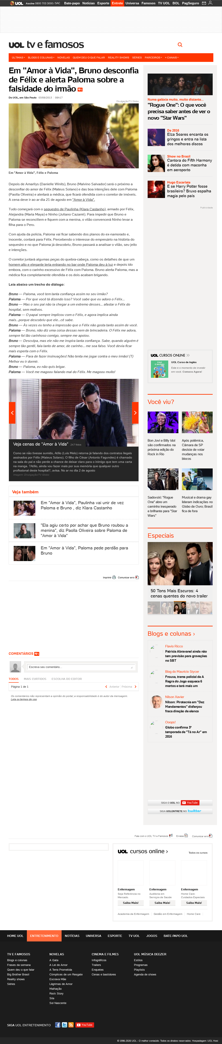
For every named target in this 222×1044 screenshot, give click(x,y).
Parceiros (152, 57)
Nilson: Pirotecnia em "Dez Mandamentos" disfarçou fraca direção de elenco (184, 706)
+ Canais (171, 57)
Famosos (148, 3)
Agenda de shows (145, 974)
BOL (176, 3)
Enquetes (98, 970)
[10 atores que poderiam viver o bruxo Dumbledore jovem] (193, 613)
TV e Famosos (55, 44)
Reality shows (118, 57)
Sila (51, 998)
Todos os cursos (198, 852)
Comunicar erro (126, 577)
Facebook (58, 1025)
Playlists (139, 970)
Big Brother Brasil (18, 974)
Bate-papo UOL (176, 936)
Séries (137, 57)
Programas (141, 965)
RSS (71, 1025)
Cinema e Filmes (105, 954)
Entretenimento (44, 936)
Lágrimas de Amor (60, 984)
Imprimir (107, 577)
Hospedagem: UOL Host (205, 1040)
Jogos (151, 936)
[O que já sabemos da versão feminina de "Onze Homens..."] (167, 613)
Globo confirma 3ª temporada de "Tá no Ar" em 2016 (186, 731)
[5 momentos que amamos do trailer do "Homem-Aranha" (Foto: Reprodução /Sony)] (154, 613)
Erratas (180, 836)
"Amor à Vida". (83, 199)
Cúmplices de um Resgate (66, 974)
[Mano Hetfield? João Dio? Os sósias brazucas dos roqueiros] (206, 613)
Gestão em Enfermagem (168, 913)
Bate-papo (72, 3)
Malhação (55, 989)
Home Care (194, 913)
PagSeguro (190, 3)
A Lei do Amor (58, 965)
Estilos (138, 960)
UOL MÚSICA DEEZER (150, 954)
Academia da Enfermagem (133, 913)
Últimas (17, 57)
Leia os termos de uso (24, 699)
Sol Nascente (57, 1003)
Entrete (117, 3)
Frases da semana (19, 965)
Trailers (96, 965)
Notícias (88, 3)
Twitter (65, 1025)
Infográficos (99, 960)
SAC (57, 3)
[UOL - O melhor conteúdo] (15, 4)
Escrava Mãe (57, 979)
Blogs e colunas (40, 57)
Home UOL (15, 936)
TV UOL (164, 3)
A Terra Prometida (60, 970)
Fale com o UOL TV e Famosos (151, 836)
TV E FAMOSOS (18, 954)
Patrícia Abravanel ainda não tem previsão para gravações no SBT (186, 656)
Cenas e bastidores (104, 974)
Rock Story (56, 993)
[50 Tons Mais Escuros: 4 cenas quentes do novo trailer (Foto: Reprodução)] (180, 613)
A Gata (53, 960)
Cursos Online (172, 356)
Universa (132, 3)
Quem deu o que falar (89, 57)
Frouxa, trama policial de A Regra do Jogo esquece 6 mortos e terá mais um (184, 681)
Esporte (103, 3)
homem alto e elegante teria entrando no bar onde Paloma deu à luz (61, 264)
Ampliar (124, 384)
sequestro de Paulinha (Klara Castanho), (75, 209)
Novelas (63, 57)
